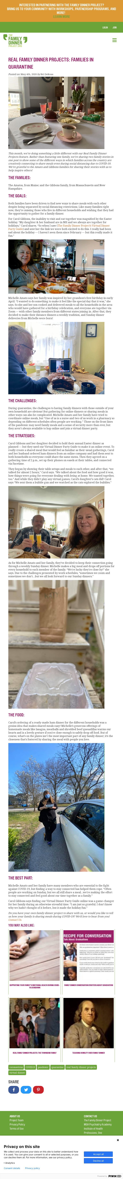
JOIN (115, 27)
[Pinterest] (38, 1090)
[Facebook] (13, 1090)
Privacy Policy (17, 1124)
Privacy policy (32, 1168)
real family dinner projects (81, 1067)
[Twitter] (26, 1090)
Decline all (98, 1160)
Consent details (12, 1168)
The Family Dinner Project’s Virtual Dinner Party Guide (59, 227)
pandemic (43, 1067)
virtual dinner (17, 1072)
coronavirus (16, 1067)
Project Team (17, 1120)
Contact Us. (15, 920)
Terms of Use (17, 1128)
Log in (105, 27)
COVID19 (30, 1067)
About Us (15, 1116)
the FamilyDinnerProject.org (15, 40)
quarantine (57, 1067)
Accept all (98, 1154)
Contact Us (90, 1116)
